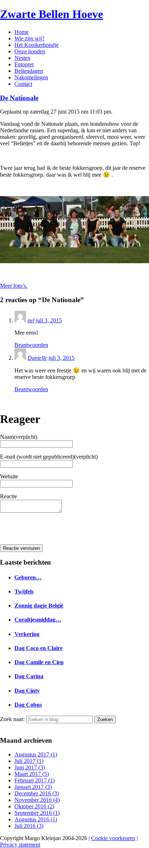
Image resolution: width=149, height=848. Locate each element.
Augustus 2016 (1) (35, 819)
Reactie (8, 496)
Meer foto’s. (13, 286)
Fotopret (24, 64)
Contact (23, 84)
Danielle (37, 358)
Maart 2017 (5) (31, 774)
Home (21, 32)
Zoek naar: (12, 719)
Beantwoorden (31, 345)
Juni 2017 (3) (29, 767)
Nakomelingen (31, 77)
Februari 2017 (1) (34, 780)
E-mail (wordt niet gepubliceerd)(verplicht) (49, 457)
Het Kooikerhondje (36, 45)
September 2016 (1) (37, 813)
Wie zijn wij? (29, 38)
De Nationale (19, 98)
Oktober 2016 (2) (34, 806)
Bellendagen (28, 71)
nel (30, 320)
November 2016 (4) (37, 800)
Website (9, 476)
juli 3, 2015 (49, 320)
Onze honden (29, 51)
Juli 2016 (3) (28, 826)
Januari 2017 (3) (33, 787)
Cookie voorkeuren (113, 838)
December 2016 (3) (36, 793)
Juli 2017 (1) (28, 761)
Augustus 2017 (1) (35, 754)
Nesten (22, 58)
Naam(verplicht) (18, 437)
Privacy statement (20, 845)
